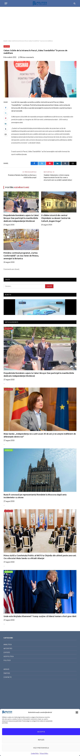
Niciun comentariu (27, 57)
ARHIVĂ (6, 669)
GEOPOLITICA (8, 450)
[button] (77, 712)
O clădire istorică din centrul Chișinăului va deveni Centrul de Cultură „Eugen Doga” (55, 218)
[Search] (74, 3)
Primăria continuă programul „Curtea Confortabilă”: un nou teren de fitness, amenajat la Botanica (21, 256)
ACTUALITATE (8, 328)
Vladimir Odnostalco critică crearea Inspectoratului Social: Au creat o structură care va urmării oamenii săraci (58, 177)
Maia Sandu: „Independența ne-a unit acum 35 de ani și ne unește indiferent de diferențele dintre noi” (40, 435)
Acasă (5, 41)
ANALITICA (8, 644)
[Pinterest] (6, 118)
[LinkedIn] (6, 124)
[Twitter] (6, 113)
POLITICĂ (6, 46)
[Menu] (6, 3)
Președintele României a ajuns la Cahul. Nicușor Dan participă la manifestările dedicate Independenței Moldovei (21, 218)
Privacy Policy (44, 753)
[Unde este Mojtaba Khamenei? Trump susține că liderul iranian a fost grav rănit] (40, 591)
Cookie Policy (35, 753)
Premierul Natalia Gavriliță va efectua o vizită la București (22, 176)
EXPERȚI (7, 652)
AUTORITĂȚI (8, 648)
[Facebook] (6, 108)
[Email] (6, 134)
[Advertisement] (40, 23)
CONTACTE (8, 677)
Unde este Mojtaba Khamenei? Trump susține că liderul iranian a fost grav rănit (40, 616)
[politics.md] (40, 3)
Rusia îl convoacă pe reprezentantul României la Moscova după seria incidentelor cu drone (35, 496)
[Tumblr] (6, 129)
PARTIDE (7, 673)
